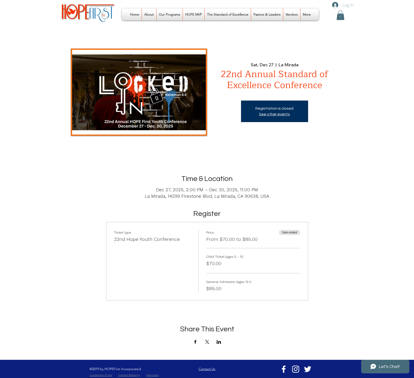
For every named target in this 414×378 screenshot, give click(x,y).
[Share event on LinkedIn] (219, 342)
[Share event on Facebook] (195, 342)
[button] (169, 14)
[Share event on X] (207, 342)
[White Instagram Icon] (295, 369)
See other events (274, 114)
